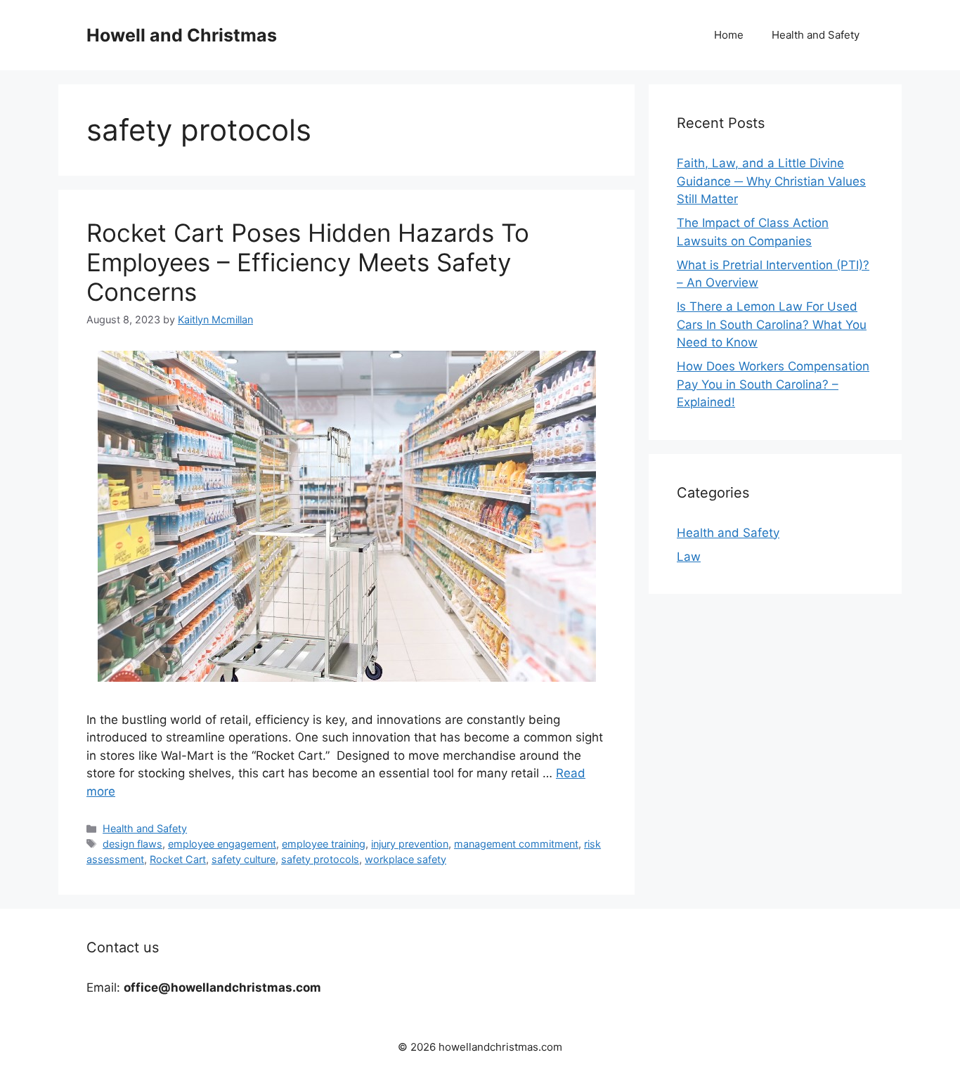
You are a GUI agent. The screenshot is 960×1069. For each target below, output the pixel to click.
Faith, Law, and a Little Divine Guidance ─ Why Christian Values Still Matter (771, 181)
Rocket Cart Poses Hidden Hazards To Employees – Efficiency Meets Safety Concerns (307, 262)
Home (729, 34)
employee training (323, 844)
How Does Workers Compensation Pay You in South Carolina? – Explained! (773, 384)
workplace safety (405, 859)
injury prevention (409, 844)
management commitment (516, 844)
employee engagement (222, 844)
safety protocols (320, 859)
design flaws (132, 844)
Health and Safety (816, 34)
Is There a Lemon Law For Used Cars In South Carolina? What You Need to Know (772, 324)
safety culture (243, 859)
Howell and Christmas (181, 35)
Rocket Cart (178, 859)
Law (689, 557)
